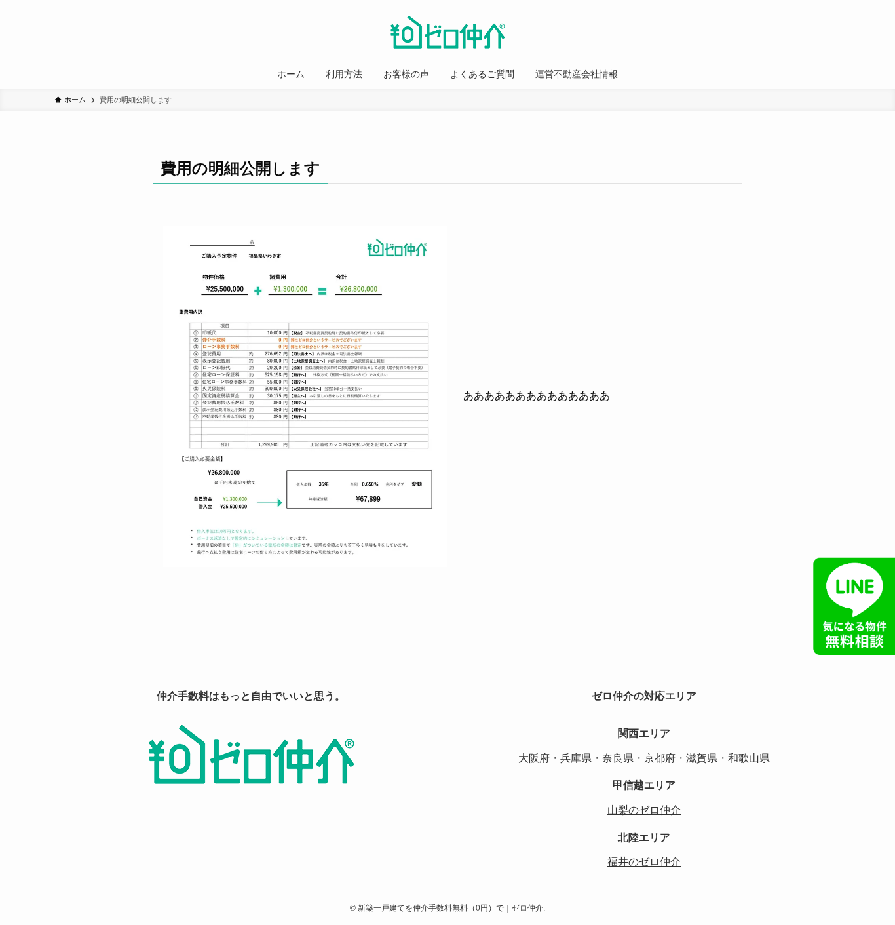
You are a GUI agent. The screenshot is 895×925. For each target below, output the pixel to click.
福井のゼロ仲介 (644, 861)
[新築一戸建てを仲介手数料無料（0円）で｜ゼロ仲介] (447, 32)
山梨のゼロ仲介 (644, 810)
